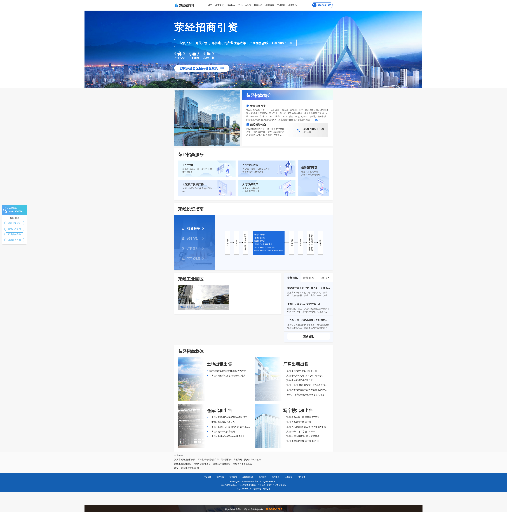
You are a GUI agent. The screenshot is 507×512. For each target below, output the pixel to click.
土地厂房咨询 (14, 229)
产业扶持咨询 (14, 234)
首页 (210, 5)
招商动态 (258, 5)
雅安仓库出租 (193, 467)
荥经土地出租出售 (182, 463)
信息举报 (257, 488)
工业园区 (281, 5)
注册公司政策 (14, 223)
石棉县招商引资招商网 (208, 459)
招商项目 (270, 5)
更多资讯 (308, 336)
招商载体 (301, 476)
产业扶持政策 (244, 5)
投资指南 (231, 5)
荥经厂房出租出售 (202, 463)
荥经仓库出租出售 (221, 463)
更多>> (318, 119)
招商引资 (219, 5)
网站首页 (207, 476)
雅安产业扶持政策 (252, 459)
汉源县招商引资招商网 (184, 459)
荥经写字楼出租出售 (242, 463)
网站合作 (266, 488)
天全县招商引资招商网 (231, 459)
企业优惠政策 (247, 476)
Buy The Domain (244, 488)
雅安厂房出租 (180, 467)
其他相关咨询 (14, 240)
